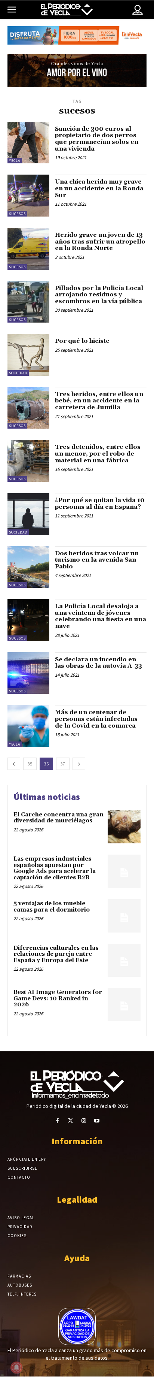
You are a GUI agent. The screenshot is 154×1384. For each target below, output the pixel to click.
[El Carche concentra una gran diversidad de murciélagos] (124, 826)
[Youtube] (96, 1120)
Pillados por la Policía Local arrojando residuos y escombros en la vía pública (99, 294)
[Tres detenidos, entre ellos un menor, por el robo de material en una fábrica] (28, 461)
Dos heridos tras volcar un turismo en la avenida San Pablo (97, 560)
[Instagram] (83, 1120)
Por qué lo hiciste (82, 341)
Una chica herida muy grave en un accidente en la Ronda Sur (99, 188)
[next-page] (79, 764)
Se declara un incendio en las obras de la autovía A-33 (98, 663)
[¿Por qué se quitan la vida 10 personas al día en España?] (28, 514)
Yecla (14, 160)
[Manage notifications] (16, 1368)
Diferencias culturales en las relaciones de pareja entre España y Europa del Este (55, 954)
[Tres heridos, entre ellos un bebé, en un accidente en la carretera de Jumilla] (28, 408)
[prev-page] (13, 764)
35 (30, 764)
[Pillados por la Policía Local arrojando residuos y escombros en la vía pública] (28, 302)
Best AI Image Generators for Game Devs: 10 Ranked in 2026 (57, 998)
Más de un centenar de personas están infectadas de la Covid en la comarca (96, 718)
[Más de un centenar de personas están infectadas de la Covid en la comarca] (28, 726)
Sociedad (18, 373)
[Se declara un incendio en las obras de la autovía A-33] (28, 673)
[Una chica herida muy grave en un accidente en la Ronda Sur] (28, 196)
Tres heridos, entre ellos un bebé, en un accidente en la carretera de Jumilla (99, 400)
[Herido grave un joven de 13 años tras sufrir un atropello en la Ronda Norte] (28, 249)
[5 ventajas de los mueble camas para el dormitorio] (124, 915)
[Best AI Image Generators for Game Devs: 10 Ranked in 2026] (124, 1004)
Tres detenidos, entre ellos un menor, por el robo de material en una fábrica (98, 453)
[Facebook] (57, 1120)
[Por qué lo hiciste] (28, 355)
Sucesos (17, 213)
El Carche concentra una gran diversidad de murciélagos (58, 818)
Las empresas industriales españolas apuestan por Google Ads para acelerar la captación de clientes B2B (54, 868)
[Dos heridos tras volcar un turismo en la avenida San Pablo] (28, 567)
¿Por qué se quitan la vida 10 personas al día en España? (100, 503)
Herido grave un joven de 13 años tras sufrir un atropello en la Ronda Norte (100, 241)
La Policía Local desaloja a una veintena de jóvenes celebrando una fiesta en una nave (100, 616)
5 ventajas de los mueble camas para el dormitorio (51, 906)
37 (63, 764)
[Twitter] (70, 1120)
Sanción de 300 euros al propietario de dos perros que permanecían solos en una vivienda (96, 138)
